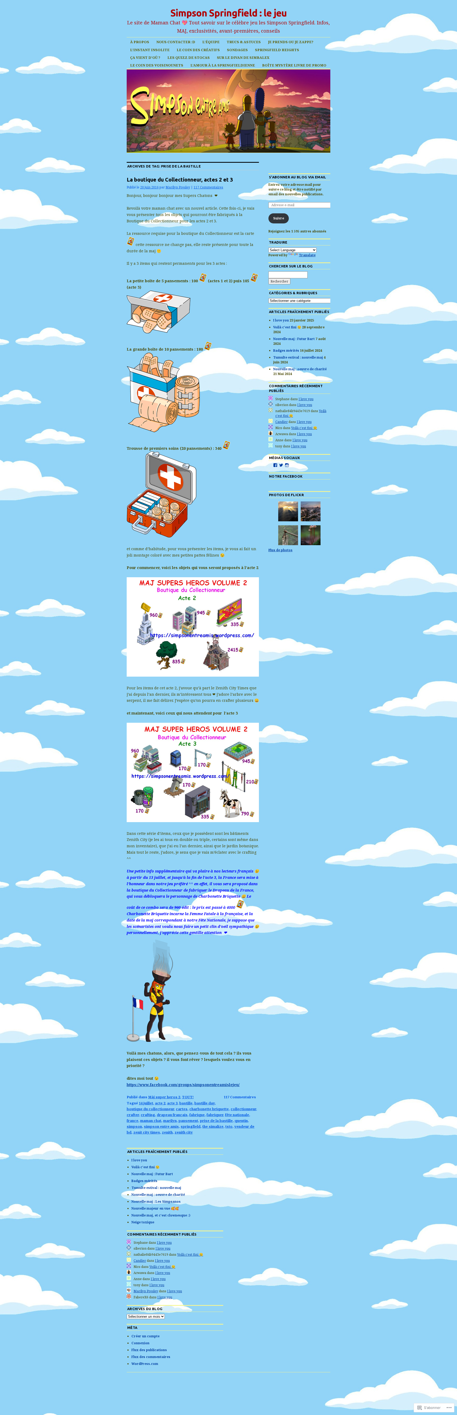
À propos (139, 41)
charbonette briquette (209, 1109)
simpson (134, 1126)
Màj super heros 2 (164, 1097)
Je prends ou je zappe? (290, 41)
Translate (307, 255)
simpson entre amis (161, 1126)
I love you (281, 320)
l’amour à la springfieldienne (222, 65)
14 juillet (146, 1103)
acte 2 (160, 1103)
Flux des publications (149, 1350)
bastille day (204, 1103)
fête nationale (237, 1114)
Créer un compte (145, 1336)
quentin (241, 1120)
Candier (281, 422)
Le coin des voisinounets (156, 65)
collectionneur (243, 1109)
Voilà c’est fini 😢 (287, 327)
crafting (148, 1114)
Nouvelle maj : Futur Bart (294, 339)
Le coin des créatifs (198, 49)
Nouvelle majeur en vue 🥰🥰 (155, 1208)
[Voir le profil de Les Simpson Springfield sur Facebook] (275, 465)
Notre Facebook (286, 476)
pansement (188, 1120)
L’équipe (211, 41)
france (132, 1120)
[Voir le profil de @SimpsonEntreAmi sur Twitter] (281, 465)
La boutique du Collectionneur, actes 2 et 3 (180, 180)
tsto (228, 1126)
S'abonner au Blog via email (297, 177)
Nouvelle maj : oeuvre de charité (300, 369)
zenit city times (146, 1132)
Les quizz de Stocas (188, 57)
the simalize (212, 1126)
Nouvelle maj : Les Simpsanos (156, 1201)
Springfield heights (277, 49)
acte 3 (172, 1103)
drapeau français (172, 1114)
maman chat (150, 1120)
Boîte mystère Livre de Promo (294, 65)
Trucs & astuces (244, 41)
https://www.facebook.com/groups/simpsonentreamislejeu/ (183, 1084)
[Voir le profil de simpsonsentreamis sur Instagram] (287, 465)
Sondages (237, 49)
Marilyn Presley (178, 187)
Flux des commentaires (150, 1357)
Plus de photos (280, 550)
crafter (133, 1114)
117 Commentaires (208, 187)
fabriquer (215, 1114)
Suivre (278, 218)
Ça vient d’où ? (145, 57)
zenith (167, 1132)
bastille (186, 1103)
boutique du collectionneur (150, 1109)
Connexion (140, 1343)
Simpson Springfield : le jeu (228, 12)
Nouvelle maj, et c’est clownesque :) (160, 1215)
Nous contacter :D (175, 41)
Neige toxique (142, 1222)
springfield (190, 1126)
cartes (182, 1109)
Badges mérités (286, 350)
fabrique (197, 1114)
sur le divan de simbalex (243, 57)
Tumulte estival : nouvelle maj (298, 357)
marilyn (170, 1120)
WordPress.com (144, 1363)
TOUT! (188, 1097)
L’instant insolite (150, 49)
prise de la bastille (216, 1120)
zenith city (184, 1132)
